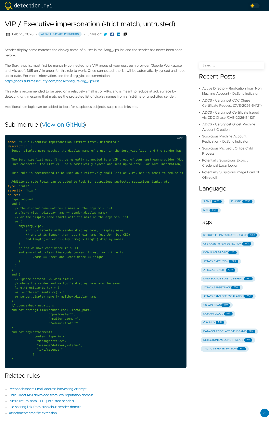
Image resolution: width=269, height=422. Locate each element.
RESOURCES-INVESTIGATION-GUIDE (229, 235)
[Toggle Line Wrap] (170, 132)
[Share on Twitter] (105, 34)
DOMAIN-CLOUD (216, 314)
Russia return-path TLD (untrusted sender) (41, 401)
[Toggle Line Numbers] (162, 132)
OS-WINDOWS (215, 305)
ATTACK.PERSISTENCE (220, 287)
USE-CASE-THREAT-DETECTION (226, 244)
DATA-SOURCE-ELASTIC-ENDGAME (228, 331)
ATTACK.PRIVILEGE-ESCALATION (226, 296)
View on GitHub (63, 125)
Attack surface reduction (60, 34)
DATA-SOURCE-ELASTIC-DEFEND (226, 278)
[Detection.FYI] (30, 5)
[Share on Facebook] (112, 34)
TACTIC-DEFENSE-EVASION (223, 348)
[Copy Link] (125, 34)
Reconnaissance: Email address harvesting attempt (48, 389)
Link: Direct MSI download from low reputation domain (51, 395)
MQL (209, 210)
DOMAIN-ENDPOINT (218, 252)
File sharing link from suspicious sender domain (45, 407)
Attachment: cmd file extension (33, 413)
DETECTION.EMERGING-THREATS (226, 340)
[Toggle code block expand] (178, 132)
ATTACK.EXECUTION (219, 261)
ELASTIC (240, 201)
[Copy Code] (154, 132)
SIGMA (211, 201)
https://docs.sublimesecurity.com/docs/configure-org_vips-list (52, 81)
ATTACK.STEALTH (218, 270)
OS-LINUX (212, 322)
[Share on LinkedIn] (118, 34)
